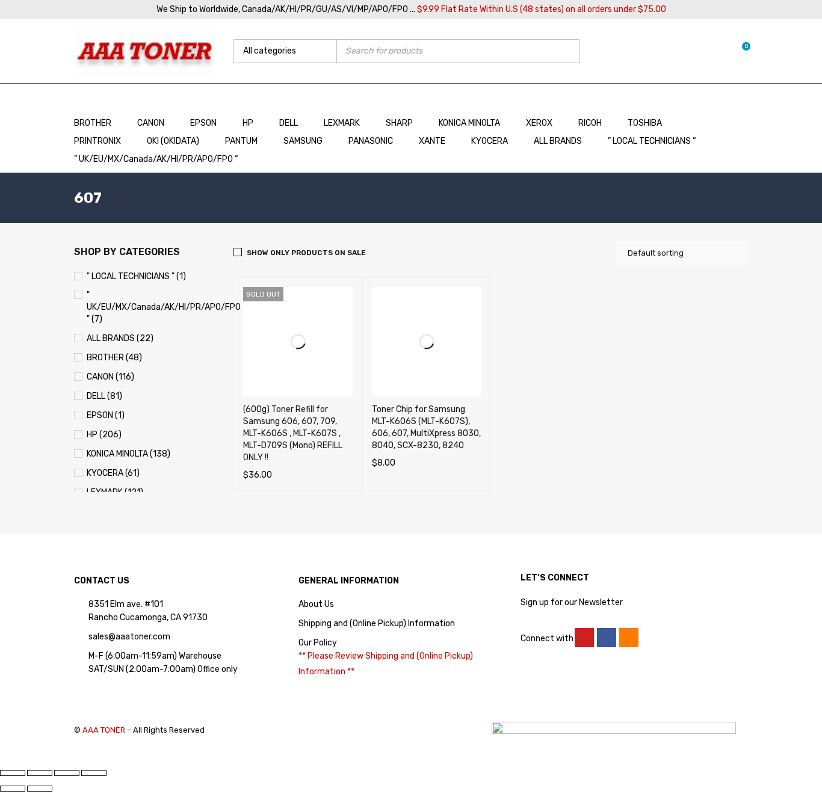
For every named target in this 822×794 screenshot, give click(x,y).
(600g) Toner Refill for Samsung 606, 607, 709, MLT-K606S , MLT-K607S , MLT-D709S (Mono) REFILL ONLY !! (292, 433)
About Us (316, 604)
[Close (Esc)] (94, 773)
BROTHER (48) (114, 357)
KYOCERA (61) (113, 473)
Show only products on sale (306, 252)
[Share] (66, 773)
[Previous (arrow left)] (12, 789)
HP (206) (104, 434)
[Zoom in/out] (12, 773)
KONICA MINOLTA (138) (128, 454)
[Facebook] (606, 637)
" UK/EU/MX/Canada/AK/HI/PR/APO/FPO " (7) (164, 307)
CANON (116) (110, 377)
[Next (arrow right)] (39, 789)
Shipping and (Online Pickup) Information (376, 623)
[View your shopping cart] (740, 51)
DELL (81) (104, 396)
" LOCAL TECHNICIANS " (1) (136, 276)
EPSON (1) (106, 415)
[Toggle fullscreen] (39, 773)
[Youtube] (584, 637)
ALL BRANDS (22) (120, 338)
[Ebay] (628, 637)
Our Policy (317, 643)
